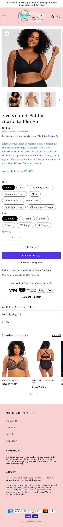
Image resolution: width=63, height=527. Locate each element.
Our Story (11, 440)
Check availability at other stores (20, 274)
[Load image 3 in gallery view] (48, 99)
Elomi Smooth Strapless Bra (43, 381)
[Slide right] (60, 100)
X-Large (43, 225)
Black (8, 187)
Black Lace (32, 200)
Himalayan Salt (41, 187)
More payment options (31, 262)
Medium (27, 218)
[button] (3, 17)
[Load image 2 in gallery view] (31, 99)
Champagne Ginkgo (41, 207)
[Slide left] (3, 100)
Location (11, 427)
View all (56, 335)
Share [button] (9, 322)
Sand (22, 187)
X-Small (10, 218)
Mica (35, 194)
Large (8, 225)
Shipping (6, 131)
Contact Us (12, 421)
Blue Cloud (11, 200)
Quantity (6, 231)
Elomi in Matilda (10, 380)
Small (42, 218)
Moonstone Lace (14, 194)
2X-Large (25, 225)
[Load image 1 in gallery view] (14, 99)
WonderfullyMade (34, 522)
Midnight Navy (14, 207)
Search (10, 434)
